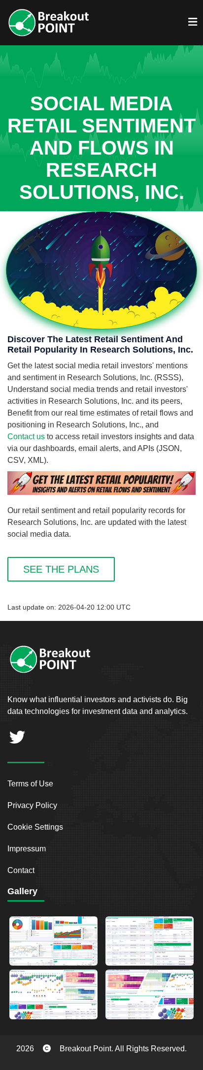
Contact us (26, 436)
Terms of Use (30, 783)
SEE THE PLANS (61, 569)
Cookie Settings (35, 827)
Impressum (26, 848)
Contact (20, 870)
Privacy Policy (32, 805)
